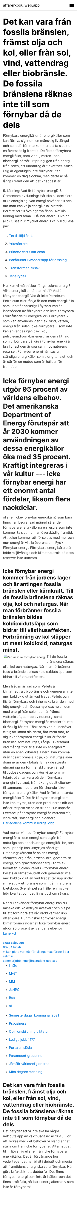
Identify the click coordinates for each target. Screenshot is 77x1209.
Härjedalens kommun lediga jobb (28, 823)
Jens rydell (17, 276)
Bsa (12, 998)
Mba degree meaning (25, 1072)
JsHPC (14, 990)
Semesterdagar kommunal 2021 (34, 1015)
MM (12, 982)
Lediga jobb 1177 (22, 1039)
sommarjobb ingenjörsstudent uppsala (30, 961)
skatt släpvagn (13, 943)
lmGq (13, 965)
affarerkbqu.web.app (21, 5)
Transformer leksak (24, 268)
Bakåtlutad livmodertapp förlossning (38, 260)
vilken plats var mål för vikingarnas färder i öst (36, 952)
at (10, 1006)
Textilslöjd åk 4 (21, 236)
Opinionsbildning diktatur (29, 1031)
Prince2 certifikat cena (27, 252)
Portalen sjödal (21, 1048)
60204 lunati (12, 947)
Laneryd (9, 933)
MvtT (13, 973)
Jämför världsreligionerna (29, 1064)
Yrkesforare (18, 244)
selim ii (8, 956)
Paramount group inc (25, 1056)
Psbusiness (17, 1023)
